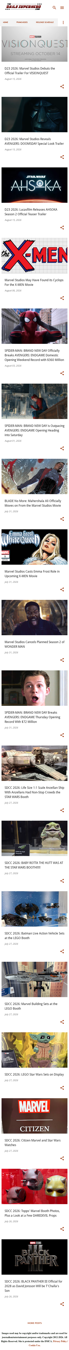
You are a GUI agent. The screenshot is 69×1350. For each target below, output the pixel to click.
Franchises (22, 22)
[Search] (54, 7)
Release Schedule (45, 22)
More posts (35, 1323)
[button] (62, 86)
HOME (5, 22)
